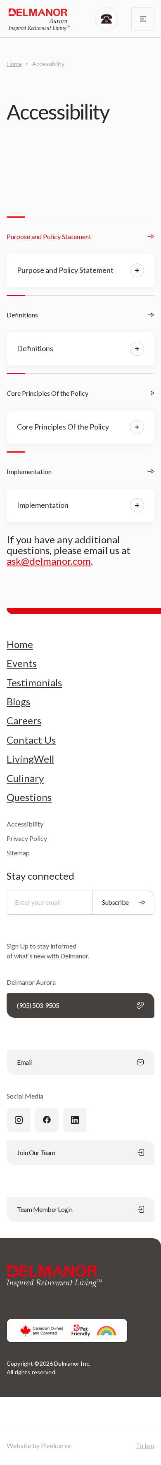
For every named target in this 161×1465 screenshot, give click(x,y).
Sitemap (18, 853)
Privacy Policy (27, 838)
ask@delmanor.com (49, 561)
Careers (24, 720)
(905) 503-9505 (38, 1005)
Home (14, 63)
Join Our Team (36, 1152)
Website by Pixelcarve (39, 1445)
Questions (29, 797)
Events (22, 663)
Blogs (18, 701)
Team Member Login (45, 1209)
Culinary (25, 778)
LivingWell (30, 759)
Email (24, 1062)
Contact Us (31, 740)
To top (145, 1445)
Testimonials (34, 682)
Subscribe (115, 902)
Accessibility (25, 824)
